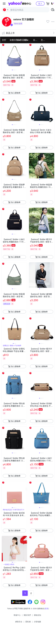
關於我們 (27, 615)
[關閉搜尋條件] (8, 9)
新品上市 (10, 32)
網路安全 (18, 621)
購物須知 (37, 615)
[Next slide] (25, 56)
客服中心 (17, 615)
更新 (46, 608)
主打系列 (44, 39)
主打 (4, 39)
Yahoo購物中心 (19, 3)
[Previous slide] (3, 56)
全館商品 (36, 39)
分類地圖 (37, 621)
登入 (40, 3)
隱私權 (28, 621)
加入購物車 (16, 92)
